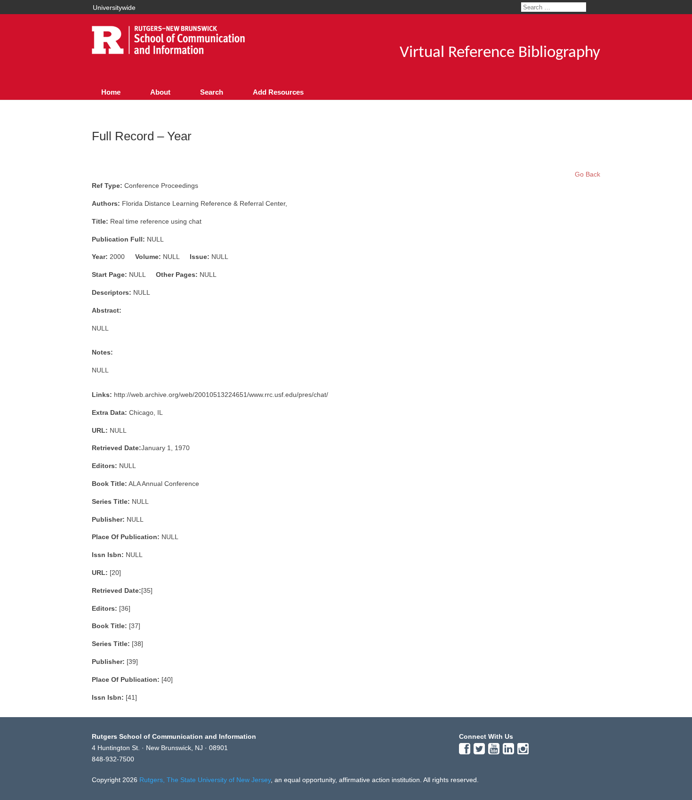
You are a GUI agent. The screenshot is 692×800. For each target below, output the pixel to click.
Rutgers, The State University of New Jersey (205, 780)
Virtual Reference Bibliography (500, 53)
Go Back (587, 174)
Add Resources (278, 92)
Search (211, 92)
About (160, 92)
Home (111, 92)
